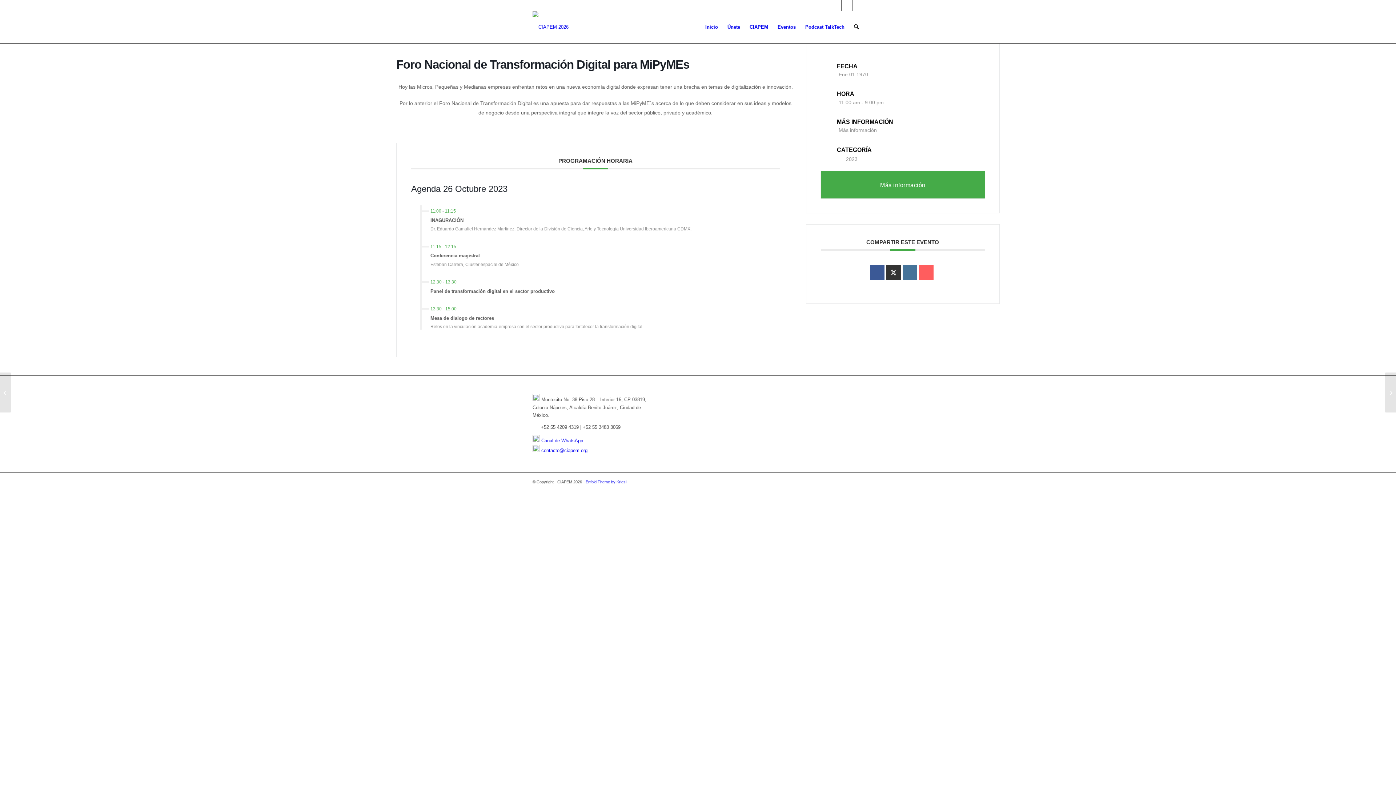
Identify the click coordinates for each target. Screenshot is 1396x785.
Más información (858, 130)
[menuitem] (712, 27)
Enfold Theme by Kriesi (606, 482)
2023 (852, 159)
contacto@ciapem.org (564, 450)
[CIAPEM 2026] (551, 27)
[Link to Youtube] (858, 5)
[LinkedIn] (910, 272)
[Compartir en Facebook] (877, 272)
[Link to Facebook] (847, 5)
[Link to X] (836, 5)
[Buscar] (856, 27)
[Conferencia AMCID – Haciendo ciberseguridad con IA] (5, 392)
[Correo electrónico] (926, 272)
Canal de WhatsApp (562, 440)
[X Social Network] (893, 272)
